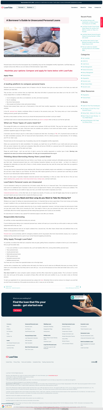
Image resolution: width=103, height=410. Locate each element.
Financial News (86, 75)
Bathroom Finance (66, 329)
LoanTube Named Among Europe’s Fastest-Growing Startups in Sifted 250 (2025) (91, 36)
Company (9, 324)
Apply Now (101, 22)
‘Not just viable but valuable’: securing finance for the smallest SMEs (90, 48)
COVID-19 (85, 61)
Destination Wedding (48, 326)
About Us (83, 7)
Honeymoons (47, 331)
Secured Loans (86, 86)
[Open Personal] (24, 7)
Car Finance (28, 329)
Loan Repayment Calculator (31, 338)
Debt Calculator (28, 342)
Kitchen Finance (65, 341)
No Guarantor (84, 326)
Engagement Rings (48, 329)
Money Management (87, 72)
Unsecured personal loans (11, 193)
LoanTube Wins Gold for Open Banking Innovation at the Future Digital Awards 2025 (90, 42)
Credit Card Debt (84, 347)
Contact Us (98, 7)
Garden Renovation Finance (68, 336)
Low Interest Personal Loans (13, 342)
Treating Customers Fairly (48, 362)
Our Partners (9, 331)
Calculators (74, 7)
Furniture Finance (66, 326)
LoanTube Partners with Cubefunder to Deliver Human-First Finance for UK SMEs (90, 22)
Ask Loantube (86, 58)
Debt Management (87, 66)
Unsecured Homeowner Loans (87, 338)
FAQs (8, 326)
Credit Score (85, 64)
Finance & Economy (87, 69)
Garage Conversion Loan (67, 333)
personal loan (13, 111)
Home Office (65, 338)
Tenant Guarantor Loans (86, 329)
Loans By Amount (11, 345)
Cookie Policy (9, 362)
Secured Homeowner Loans (87, 335)
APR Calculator (28, 340)
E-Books (8, 329)
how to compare (44, 119)
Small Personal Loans (30, 331)
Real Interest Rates (87, 84)
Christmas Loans (47, 341)
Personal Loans (86, 81)
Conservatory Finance (67, 331)
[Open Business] (33, 7)
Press (90, 7)
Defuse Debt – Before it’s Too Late (91, 113)
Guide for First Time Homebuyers (91, 105)
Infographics (85, 78)
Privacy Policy (17, 362)
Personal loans (8, 233)
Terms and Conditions (26, 362)
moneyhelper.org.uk (53, 375)
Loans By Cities (10, 347)
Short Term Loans (29, 349)
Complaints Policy (37, 362)
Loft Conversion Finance (67, 343)
